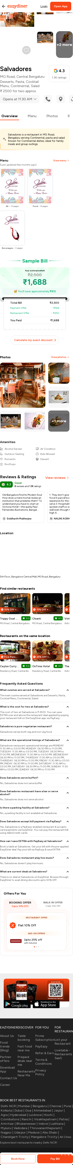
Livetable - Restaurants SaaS (63, 1054)
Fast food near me (25, 1048)
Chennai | (56, 1106)
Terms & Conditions (43, 1062)
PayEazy (41, 1046)
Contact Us (8, 1078)
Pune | (68, 1106)
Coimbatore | (11, 1119)
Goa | (29, 1110)
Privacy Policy (40, 1072)
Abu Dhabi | (50, 1132)
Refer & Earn (44, 1053)
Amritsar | (8, 1124)
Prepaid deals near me (25, 1061)
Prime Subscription (45, 1038)
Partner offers (5, 1059)
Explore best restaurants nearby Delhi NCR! (28, 1142)
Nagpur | (7, 1132)
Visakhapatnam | (46, 1119)
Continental (20, 86)
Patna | (64, 1119)
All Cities (65, 1137)
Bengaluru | (41, 1106)
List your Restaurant (63, 1042)
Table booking (24, 1038)
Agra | (5, 1115)
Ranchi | (27, 1119)
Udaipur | (20, 1132)
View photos (58, 357)
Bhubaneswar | (27, 1124)
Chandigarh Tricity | (15, 1137)
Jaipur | (59, 1110)
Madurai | (34, 1132)
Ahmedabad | (43, 1110)
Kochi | (49, 1115)
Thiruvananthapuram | (46, 1128)
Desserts (7, 82)
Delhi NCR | (9, 1106)
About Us (7, 1036)
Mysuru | (7, 1128)
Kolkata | (7, 1110)
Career (5, 1085)
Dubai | (19, 1110)
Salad (35, 86)
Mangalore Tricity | (45, 1137)
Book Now (18, 1158)
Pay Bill (55, 1158)
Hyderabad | (19, 1115)
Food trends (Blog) (5, 1046)
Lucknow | (36, 1115)
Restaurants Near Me (26, 1073)
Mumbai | (25, 1106)
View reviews (55, 478)
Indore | (44, 1124)
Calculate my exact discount (33, 340)
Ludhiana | (57, 1124)
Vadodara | (21, 1128)
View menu (59, 160)
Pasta (19, 82)
